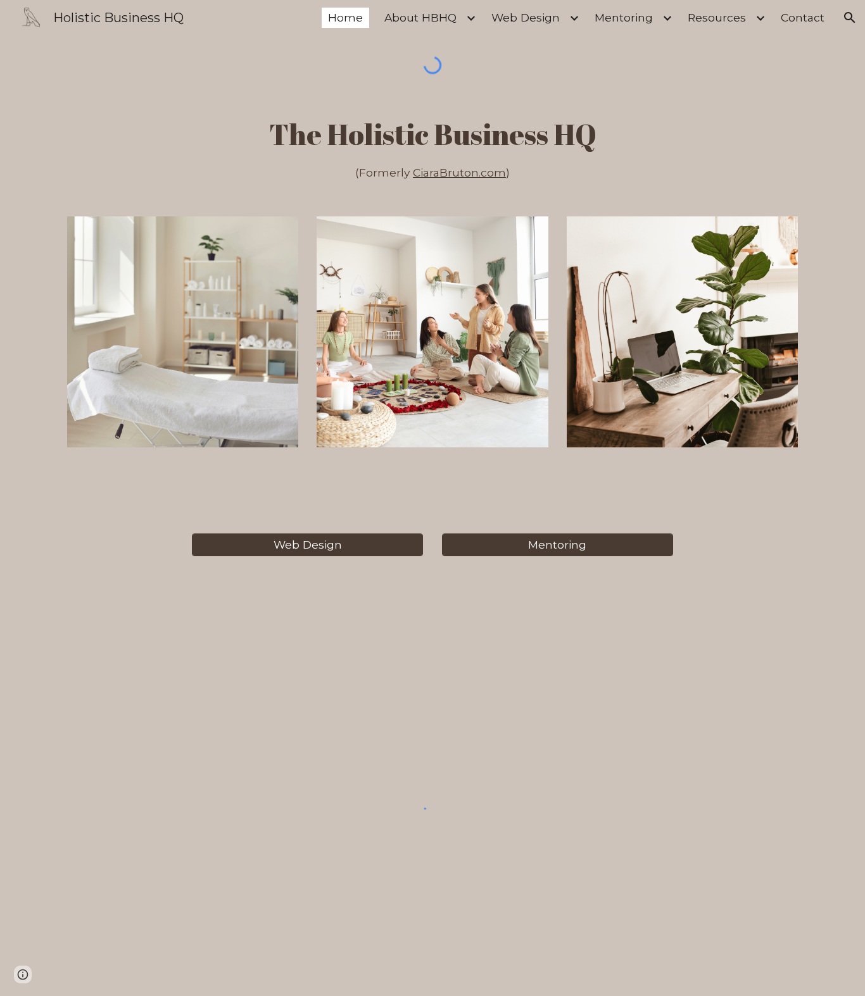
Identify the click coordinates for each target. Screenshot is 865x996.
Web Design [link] (525, 17)
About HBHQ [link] (420, 17)
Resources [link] (717, 17)
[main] (432, 147)
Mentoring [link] (624, 17)
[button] (850, 18)
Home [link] (345, 17)
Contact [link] (802, 17)
